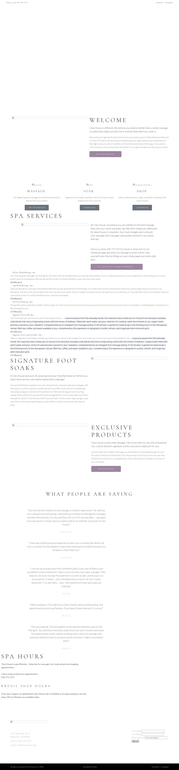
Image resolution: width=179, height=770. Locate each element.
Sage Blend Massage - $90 (22, 285)
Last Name (136, 734)
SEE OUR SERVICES (105, 154)
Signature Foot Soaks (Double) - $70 (27, 335)
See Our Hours (106, 469)
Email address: (138, 737)
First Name (136, 731)
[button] (89, 272)
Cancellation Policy (90, 767)
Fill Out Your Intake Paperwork (115, 267)
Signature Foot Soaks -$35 (22, 315)
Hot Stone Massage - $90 (22, 301)
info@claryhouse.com (26, 745)
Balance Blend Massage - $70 (24, 272)
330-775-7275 (22, 2)
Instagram (169, 2)
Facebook (159, 2)
